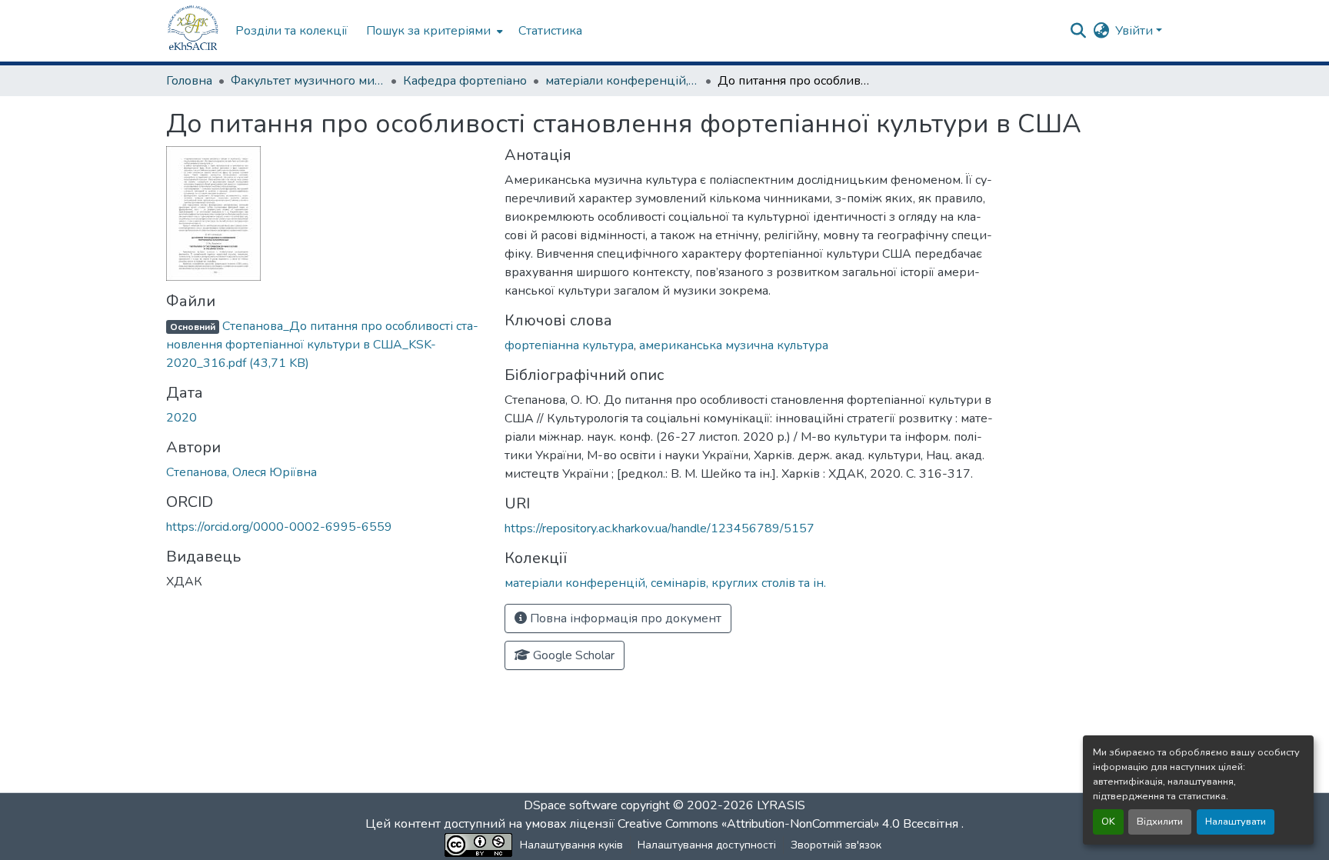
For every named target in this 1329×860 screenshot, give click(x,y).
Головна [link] (189, 80)
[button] (193, 31)
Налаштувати (1235, 821)
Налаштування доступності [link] (707, 845)
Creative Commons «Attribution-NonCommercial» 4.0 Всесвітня (789, 823)
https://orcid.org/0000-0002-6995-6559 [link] (279, 526)
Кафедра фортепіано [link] (465, 80)
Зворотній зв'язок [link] (836, 845)
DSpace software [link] (571, 805)
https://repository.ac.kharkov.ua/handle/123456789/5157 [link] (659, 528)
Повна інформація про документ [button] (624, 618)
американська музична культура (733, 345)
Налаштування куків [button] (571, 845)
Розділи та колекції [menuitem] (291, 30)
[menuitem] (433, 31)
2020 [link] (181, 417)
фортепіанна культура (569, 345)
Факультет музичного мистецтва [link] (308, 80)
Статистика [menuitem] (550, 30)
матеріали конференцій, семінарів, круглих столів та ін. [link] (622, 80)
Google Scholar (572, 655)
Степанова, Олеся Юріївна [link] (241, 472)
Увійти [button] (1135, 30)
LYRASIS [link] (781, 805)
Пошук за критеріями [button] (428, 30)
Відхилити (1160, 821)
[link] (326, 344)
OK (1108, 821)
